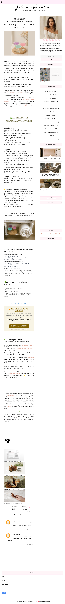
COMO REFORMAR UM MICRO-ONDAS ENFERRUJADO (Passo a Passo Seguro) (51, 159)
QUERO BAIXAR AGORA (19, 326)
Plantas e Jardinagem (49, 125)
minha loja (10, 395)
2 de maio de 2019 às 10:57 (25, 522)
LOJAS (9, 406)
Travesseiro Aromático (15, 92)
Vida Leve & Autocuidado (50, 139)
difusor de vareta (14, 373)
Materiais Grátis (50, 118)
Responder (30, 529)
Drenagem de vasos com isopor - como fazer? (50, 190)
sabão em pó (22, 105)
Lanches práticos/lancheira (50, 108)
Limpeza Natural (50, 115)
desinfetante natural (24, 349)
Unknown (16, 521)
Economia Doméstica (49, 101)
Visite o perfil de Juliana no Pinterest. (50, 234)
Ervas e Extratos (49, 105)
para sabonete (27, 345)
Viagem (50, 135)
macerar (31, 357)
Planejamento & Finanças (50, 122)
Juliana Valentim (45, 601)
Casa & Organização (19, 18)
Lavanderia (50, 111)
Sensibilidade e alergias (50, 132)
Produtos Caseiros (19, 19)
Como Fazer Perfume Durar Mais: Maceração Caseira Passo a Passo (51, 175)
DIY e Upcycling (50, 98)
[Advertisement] (51, 216)
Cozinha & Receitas (50, 94)
